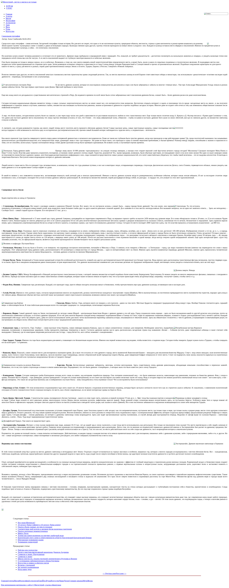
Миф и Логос (23, 533)
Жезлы (90, 581)
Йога (44, 581)
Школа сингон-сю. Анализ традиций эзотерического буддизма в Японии (47, 559)
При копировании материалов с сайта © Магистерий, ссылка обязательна (31, 585)
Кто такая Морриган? (26, 523)
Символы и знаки (25, 557)
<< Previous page (109, 573)
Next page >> (121, 573)
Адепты (11, 581)
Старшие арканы (76, 581)
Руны (48, 581)
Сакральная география (11, 36)
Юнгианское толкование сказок (31, 540)
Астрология (33, 581)
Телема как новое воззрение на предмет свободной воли (41, 536)
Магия (16, 581)
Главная (4, 581)
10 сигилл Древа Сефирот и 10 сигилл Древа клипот (39, 525)
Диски (66, 581)
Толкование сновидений (28, 542)
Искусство (55, 581)
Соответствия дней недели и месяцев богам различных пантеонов (45, 529)
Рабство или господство (27, 550)
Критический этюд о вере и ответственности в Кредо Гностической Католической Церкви (55, 538)
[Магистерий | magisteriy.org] (18, 2)
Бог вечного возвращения (28, 567)
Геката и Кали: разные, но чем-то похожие (35, 527)
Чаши (61, 581)
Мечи (85, 581)
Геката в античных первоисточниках (33, 531)
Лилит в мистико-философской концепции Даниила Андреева (43, 552)
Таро (40, 581)
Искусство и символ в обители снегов (33, 563)
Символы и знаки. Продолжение (31, 554)
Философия (24, 581)
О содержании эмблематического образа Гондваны (38, 561)
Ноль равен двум (24, 569)
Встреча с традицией (26, 565)
